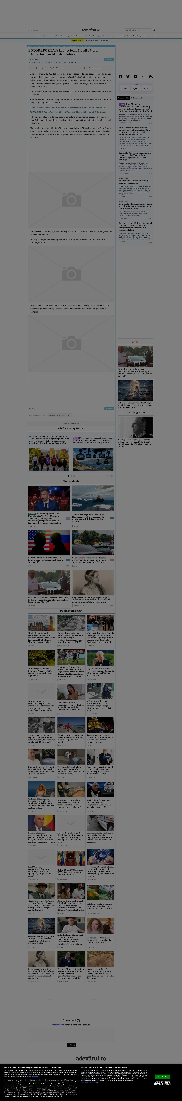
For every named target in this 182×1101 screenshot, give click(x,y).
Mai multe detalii (32, 1076)
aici (28, 1090)
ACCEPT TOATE (162, 1077)
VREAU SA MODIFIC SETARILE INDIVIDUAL (162, 1083)
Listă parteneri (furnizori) (89, 1082)
